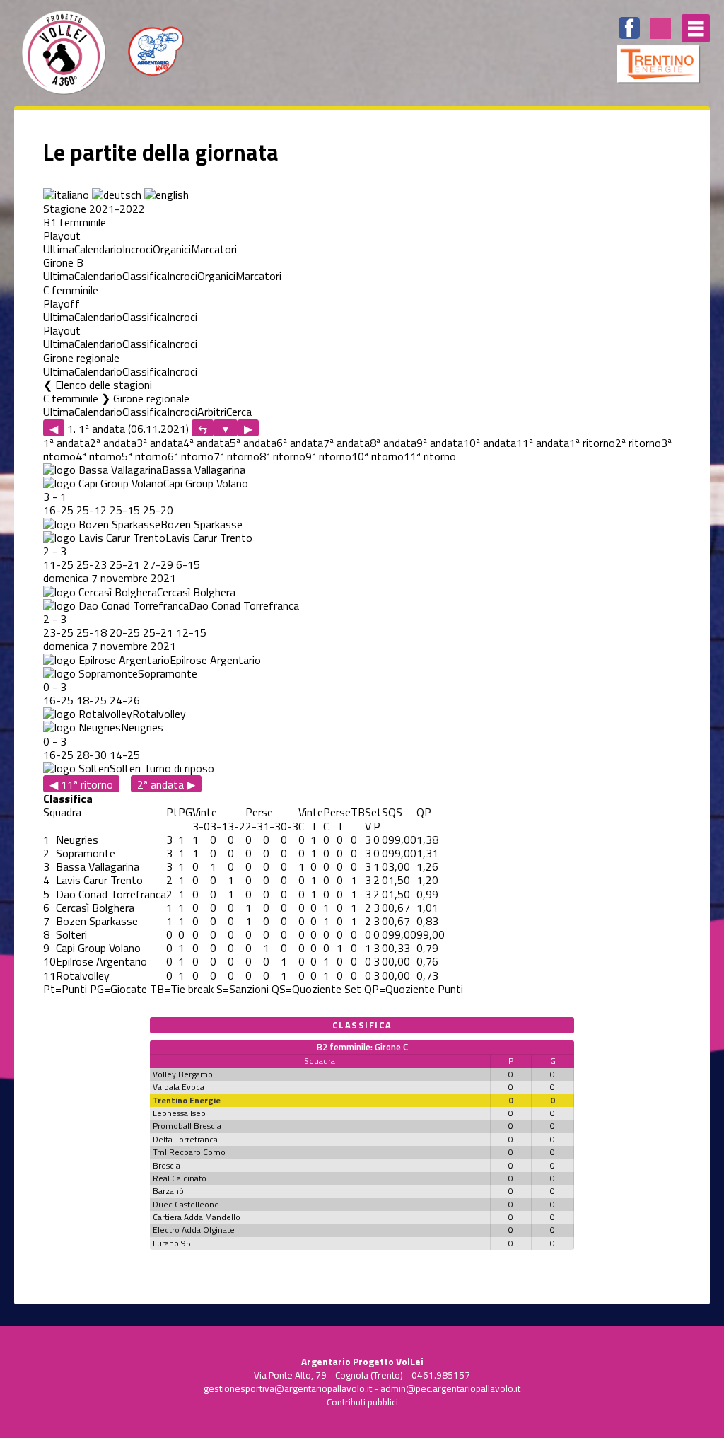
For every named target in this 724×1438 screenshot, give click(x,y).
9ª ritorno (328, 456)
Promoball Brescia (187, 1125)
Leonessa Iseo (179, 1113)
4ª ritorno (99, 456)
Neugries (142, 727)
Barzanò (168, 1191)
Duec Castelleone (186, 1204)
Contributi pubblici (362, 1402)
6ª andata (299, 442)
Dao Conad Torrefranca (244, 605)
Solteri (125, 768)
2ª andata (113, 442)
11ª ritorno (430, 456)
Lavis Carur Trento (208, 537)
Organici (172, 248)
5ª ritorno (145, 456)
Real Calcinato (179, 1178)
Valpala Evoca (178, 1087)
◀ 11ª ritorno (81, 784)
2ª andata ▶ (166, 784)
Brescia (166, 1165)
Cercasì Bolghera (196, 592)
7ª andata (346, 442)
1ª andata (66, 442)
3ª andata (159, 442)
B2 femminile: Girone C (362, 1047)
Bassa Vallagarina (203, 469)
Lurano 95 (172, 1243)
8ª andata (393, 442)
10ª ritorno (377, 456)
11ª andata (542, 442)
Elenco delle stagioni (103, 384)
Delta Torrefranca (185, 1139)
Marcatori (214, 248)
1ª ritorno (592, 442)
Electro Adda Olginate (194, 1229)
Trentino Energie (187, 1100)
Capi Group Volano (205, 483)
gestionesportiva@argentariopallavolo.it (288, 1388)
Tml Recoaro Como (189, 1152)
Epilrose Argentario (215, 659)
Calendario (98, 248)
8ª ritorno (282, 456)
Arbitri (211, 411)
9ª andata (439, 442)
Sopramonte (167, 673)
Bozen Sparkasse (201, 524)
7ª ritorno (236, 456)
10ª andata (489, 442)
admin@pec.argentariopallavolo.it (450, 1388)
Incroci (137, 248)
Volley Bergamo (183, 1074)
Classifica (144, 275)
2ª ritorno (638, 442)
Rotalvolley (159, 713)
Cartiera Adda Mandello (196, 1217)
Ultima (58, 248)
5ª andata (253, 442)
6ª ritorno (191, 456)
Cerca (239, 411)
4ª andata (206, 442)
